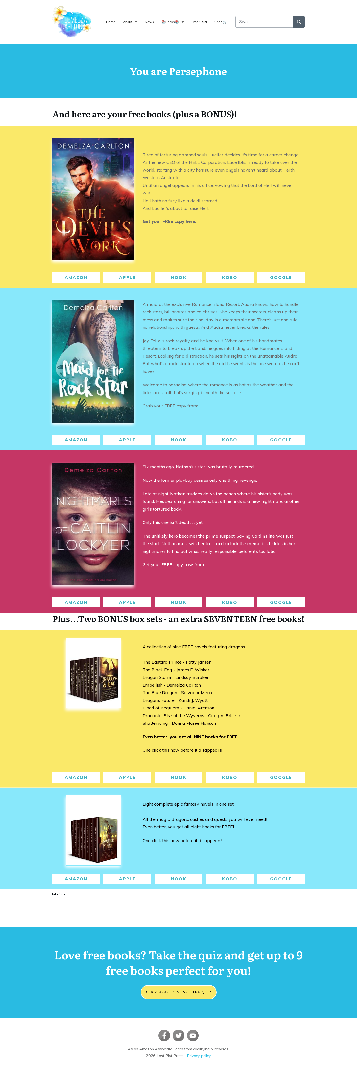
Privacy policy (199, 1055)
